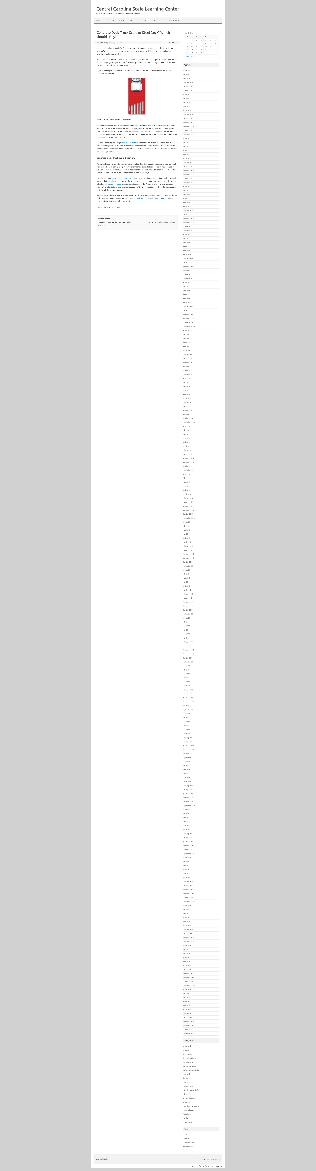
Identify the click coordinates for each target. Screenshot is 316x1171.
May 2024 (186, 150)
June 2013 (186, 674)
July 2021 (186, 286)
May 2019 (186, 390)
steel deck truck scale (129, 143)
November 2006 (188, 977)
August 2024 (187, 138)
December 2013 (188, 650)
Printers (185, 1094)
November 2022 (188, 222)
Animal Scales (187, 1046)
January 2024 (187, 166)
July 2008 (186, 909)
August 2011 (187, 762)
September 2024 (189, 134)
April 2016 (186, 538)
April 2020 (186, 346)
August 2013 (187, 666)
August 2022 (187, 234)
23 (196, 50)
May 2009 (186, 869)
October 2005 (188, 1029)
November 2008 (188, 893)
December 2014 (188, 602)
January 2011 (187, 789)
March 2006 (187, 1009)
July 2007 (186, 949)
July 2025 (186, 98)
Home (98, 20)
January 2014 (187, 646)
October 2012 (188, 706)
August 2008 (187, 905)
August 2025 (187, 94)
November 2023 (188, 174)
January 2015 (187, 598)
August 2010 (187, 809)
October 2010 (188, 802)
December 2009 (188, 842)
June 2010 (186, 817)
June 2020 (186, 338)
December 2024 (188, 122)
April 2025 (186, 106)
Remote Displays (189, 1098)
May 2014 (186, 630)
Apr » (193, 56)
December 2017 (188, 458)
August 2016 (187, 522)
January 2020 (187, 358)
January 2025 (187, 118)
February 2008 (188, 929)
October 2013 (188, 658)
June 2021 (186, 290)
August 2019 (187, 378)
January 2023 (187, 214)
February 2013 (188, 690)
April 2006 (186, 1005)
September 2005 (189, 1033)
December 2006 (188, 973)
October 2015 (188, 562)
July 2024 (186, 142)
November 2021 (188, 270)
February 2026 (188, 82)
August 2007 (187, 945)
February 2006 (188, 1013)
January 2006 (187, 1017)
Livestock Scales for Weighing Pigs (161, 222)
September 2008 (189, 901)
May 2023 (186, 198)
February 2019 (188, 402)
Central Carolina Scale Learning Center (137, 8)
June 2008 (186, 913)
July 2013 (186, 670)
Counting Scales (188, 1062)
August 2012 (187, 714)
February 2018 (188, 450)
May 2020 (186, 342)
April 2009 (186, 873)
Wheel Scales (187, 1122)
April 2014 (186, 634)
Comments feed (188, 1142)
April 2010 (186, 826)
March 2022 (187, 254)
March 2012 (187, 734)
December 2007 (188, 937)
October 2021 (188, 274)
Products (110, 20)
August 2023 (187, 186)
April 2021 (186, 298)
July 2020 (186, 334)
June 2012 (186, 722)
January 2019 (187, 406)
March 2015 (187, 590)
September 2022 (189, 230)
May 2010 (186, 822)
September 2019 (189, 374)
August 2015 (187, 570)
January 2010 (187, 837)
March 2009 (187, 877)
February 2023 (188, 210)
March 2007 (187, 965)
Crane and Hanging (189, 1066)
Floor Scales (187, 1074)
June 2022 (186, 242)
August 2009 (187, 857)
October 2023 (188, 178)
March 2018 (187, 446)
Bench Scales (187, 1054)
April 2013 (186, 682)
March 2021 (187, 302)
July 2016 (186, 526)
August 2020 (187, 330)
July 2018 (186, 430)
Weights (185, 1118)
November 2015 (188, 558)
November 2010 (188, 798)
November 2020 (188, 318)
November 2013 (188, 654)
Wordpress (218, 1166)
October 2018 (188, 418)
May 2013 (186, 678)
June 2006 (186, 997)
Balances (186, 1050)
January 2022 (187, 262)
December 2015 (188, 554)
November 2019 (188, 366)
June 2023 (186, 194)
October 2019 (188, 370)
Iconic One (194, 1166)
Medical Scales (188, 1086)
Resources (186, 1102)
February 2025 (188, 114)
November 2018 (188, 414)
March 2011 (187, 782)
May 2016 (186, 534)
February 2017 (188, 498)
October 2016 (188, 514)
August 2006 (187, 989)
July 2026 (186, 74)
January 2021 (187, 310)
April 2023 (186, 202)
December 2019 (188, 362)
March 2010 (187, 829)
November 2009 (188, 845)
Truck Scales (115, 207)
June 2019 (186, 386)
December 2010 (188, 794)
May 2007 (186, 957)
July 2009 (186, 861)
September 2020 (189, 326)
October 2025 (188, 90)
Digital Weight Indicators (191, 1070)
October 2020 (188, 322)
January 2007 (187, 969)
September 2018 (189, 422)
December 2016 (188, 506)
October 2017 (188, 466)
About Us (157, 20)
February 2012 (188, 738)
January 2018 (187, 454)
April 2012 (186, 730)
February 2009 (188, 881)
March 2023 (187, 206)
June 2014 (186, 626)
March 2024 (187, 158)
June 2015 (186, 578)
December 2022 (188, 218)
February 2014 (188, 642)
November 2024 (188, 126)
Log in (185, 1134)
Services (121, 20)
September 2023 (189, 182)
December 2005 (188, 1021)
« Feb (187, 56)
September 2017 (189, 470)
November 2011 (188, 750)
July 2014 (186, 622)
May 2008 (186, 917)
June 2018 (186, 434)
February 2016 (188, 546)
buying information (160, 198)
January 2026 (187, 86)
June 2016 (186, 530)
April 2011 (186, 778)
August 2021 (187, 282)
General (107, 207)
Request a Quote (173, 20)
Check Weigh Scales (190, 1058)
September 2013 (189, 662)
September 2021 (189, 278)
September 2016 (189, 518)
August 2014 (187, 618)
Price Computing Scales (191, 1090)
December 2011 (188, 746)
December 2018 (188, 410)
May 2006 (186, 1001)
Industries (134, 20)
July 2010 (186, 814)
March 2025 (187, 110)
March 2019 (187, 398)
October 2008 (188, 897)
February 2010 (188, 834)
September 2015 (189, 566)
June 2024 (186, 146)
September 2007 (189, 941)
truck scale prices (143, 198)
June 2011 (186, 770)
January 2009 (187, 885)
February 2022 (188, 258)
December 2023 (188, 170)
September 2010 (189, 806)
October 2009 (188, 849)
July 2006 (186, 993)
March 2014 (187, 638)
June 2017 (186, 482)
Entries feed (187, 1139)
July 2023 (186, 190)
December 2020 (188, 314)
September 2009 (189, 854)
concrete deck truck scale (121, 178)
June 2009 (186, 865)
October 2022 (188, 226)
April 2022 (186, 250)
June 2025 (186, 102)
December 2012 (188, 698)
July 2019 (186, 382)
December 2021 (188, 266)
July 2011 (186, 766)
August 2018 (187, 426)
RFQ (127, 201)
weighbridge (133, 131)
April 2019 (186, 394)
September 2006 (189, 985)
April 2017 (186, 490)
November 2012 (188, 702)
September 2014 (189, 614)
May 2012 (186, 726)
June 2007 (186, 953)
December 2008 (188, 889)
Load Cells (186, 1082)
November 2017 (188, 462)
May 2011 (186, 774)
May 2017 (186, 486)
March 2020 (187, 350)
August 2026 (187, 70)
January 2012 (187, 742)
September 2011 (189, 758)
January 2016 (187, 550)
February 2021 (188, 306)
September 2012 (189, 710)
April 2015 (186, 586)
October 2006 (188, 981)
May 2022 (186, 246)
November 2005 (188, 1025)
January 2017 (187, 502)
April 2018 (186, 442)
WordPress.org (188, 1146)
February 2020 (188, 354)
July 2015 (186, 574)
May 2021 (186, 294)
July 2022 (186, 238)
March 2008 (187, 925)
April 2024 (186, 154)
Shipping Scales (188, 1110)
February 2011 (188, 786)
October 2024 (188, 130)
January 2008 (187, 933)
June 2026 (186, 78)
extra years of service (113, 184)
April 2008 (186, 921)
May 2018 (186, 438)
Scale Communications (191, 1106)
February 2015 (188, 594)
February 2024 (188, 162)
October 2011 (188, 754)
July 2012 (186, 718)
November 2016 (188, 510)
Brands (146, 20)
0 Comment (173, 43)
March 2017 (187, 494)
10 (201, 44)
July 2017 (186, 478)
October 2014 (188, 610)
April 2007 (186, 961)
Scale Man (103, 43)
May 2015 (186, 582)
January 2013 (187, 694)
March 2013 (187, 686)
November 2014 (188, 606)
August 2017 (187, 474)
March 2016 (187, 542)
